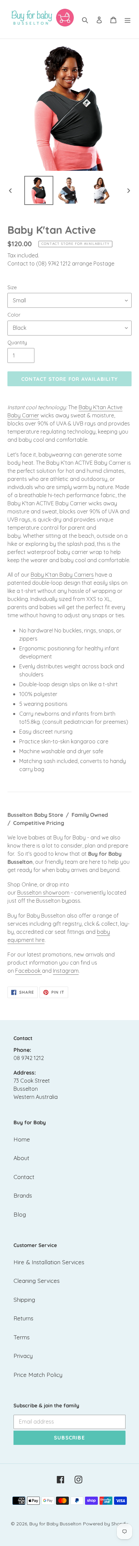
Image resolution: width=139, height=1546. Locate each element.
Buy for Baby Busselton (55, 1524)
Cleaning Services (36, 1280)
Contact (23, 1176)
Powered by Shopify (105, 1524)
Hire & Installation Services (48, 1262)
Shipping (24, 1299)
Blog (19, 1214)
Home (21, 1139)
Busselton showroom (43, 892)
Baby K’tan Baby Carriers (62, 574)
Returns (23, 1318)
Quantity (17, 342)
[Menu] (127, 19)
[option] (39, 190)
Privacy (23, 1355)
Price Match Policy (37, 1374)
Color (14, 314)
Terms (21, 1337)
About (21, 1157)
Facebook (27, 970)
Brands (22, 1195)
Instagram (66, 970)
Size (12, 287)
